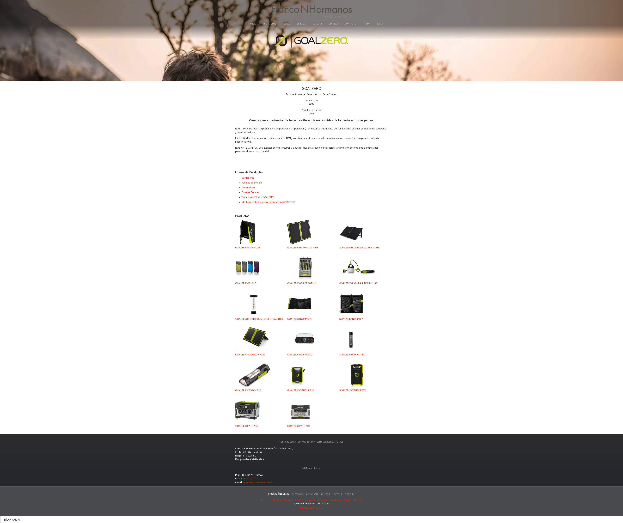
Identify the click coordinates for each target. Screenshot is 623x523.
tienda (366, 24)
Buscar (358, 500)
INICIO (253, 24)
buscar (381, 24)
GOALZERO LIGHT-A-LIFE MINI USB (358, 283)
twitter (338, 494)
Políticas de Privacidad (311, 508)
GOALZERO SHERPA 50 (299, 354)
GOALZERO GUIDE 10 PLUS (302, 283)
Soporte (311, 500)
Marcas (288, 500)
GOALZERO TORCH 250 (248, 390)
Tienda (347, 500)
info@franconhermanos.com (258, 482)
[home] (311, 12)
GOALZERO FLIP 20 (245, 283)
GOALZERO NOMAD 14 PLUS (302, 247)
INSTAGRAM (312, 494)
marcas (286, 24)
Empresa (333, 24)
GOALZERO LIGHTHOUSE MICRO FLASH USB (259, 318)
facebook (297, 494)
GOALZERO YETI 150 (246, 426)
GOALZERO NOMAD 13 (247, 247)
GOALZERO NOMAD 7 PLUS (250, 354)
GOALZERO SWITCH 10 (351, 354)
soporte (318, 24)
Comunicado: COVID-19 (311, 29)
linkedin (326, 494)
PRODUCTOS (269, 24)
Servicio (301, 24)
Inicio (263, 500)
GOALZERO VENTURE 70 (352, 390)
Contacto (350, 24)
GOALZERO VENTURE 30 (300, 390)
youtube (350, 494)
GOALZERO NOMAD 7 (351, 318)
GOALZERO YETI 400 (298, 426)
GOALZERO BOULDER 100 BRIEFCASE (359, 247)
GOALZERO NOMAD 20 (299, 318)
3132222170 (250, 478)
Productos (275, 500)
